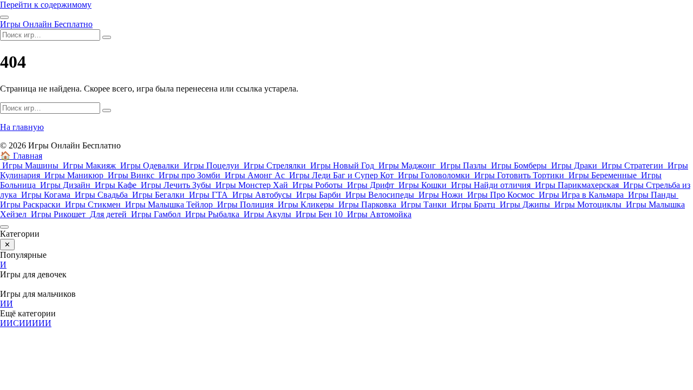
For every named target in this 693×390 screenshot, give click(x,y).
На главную (22, 127)
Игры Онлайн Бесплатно (46, 24)
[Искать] (106, 37)
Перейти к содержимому (45, 4)
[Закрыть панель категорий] (4, 227)
